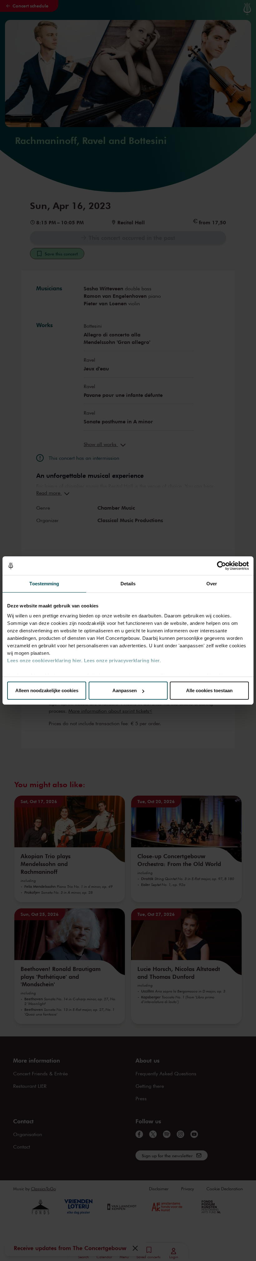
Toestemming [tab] (44, 583)
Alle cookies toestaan (209, 690)
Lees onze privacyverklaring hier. (122, 660)
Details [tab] (128, 583)
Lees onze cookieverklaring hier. (44, 660)
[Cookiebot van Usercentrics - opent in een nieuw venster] (221, 565)
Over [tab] (211, 583)
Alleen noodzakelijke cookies (46, 690)
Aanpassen (124, 690)
